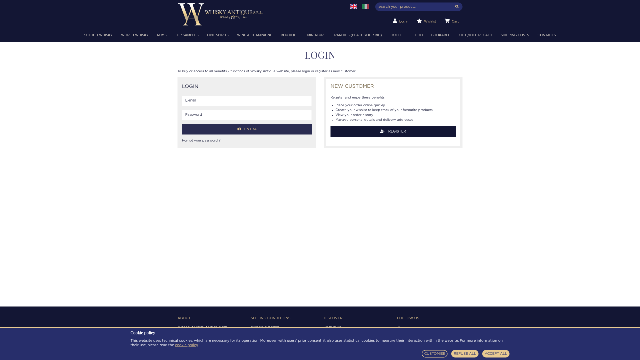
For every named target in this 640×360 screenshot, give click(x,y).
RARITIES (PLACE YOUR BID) (358, 35)
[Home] (259, 14)
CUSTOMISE (434, 354)
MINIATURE (316, 35)
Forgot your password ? (201, 140)
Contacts (547, 35)
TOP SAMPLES (186, 35)
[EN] (353, 6)
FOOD (417, 35)
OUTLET (397, 35)
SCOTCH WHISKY (98, 35)
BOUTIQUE (290, 35)
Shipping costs (515, 35)
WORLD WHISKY (134, 35)
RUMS (161, 35)
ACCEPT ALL (496, 354)
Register (396, 131)
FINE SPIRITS (217, 35)
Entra (250, 129)
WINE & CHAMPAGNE (254, 35)
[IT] (365, 6)
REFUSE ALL (465, 354)
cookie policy (186, 345)
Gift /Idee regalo (475, 35)
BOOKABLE (440, 35)
